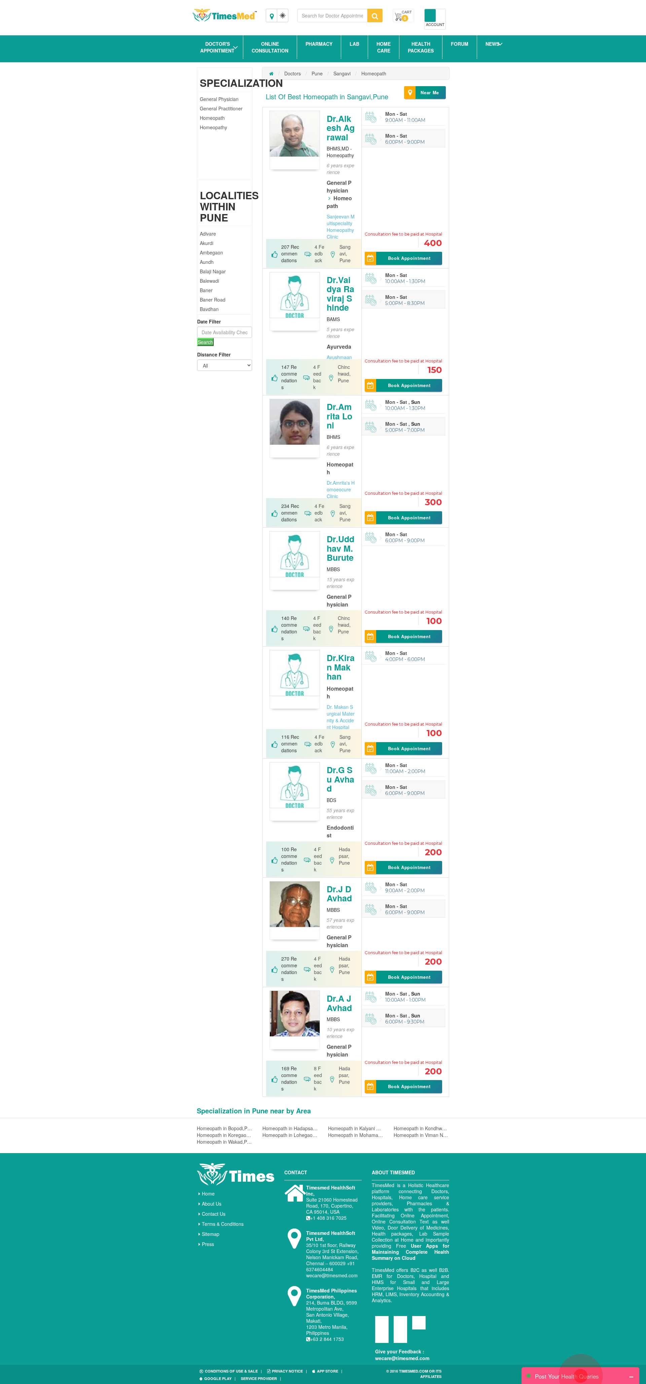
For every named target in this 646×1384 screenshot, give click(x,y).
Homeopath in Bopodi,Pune (224, 1128)
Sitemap (210, 1234)
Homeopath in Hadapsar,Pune (290, 1128)
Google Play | (220, 1378)
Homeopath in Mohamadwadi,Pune (356, 1135)
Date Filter (209, 321)
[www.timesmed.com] (271, 73)
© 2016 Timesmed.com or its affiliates (413, 1374)
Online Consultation (270, 47)
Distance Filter (213, 354)
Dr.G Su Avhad (340, 779)
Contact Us (213, 1213)
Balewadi (209, 280)
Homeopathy (213, 127)
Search (205, 342)
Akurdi (206, 243)
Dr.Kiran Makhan (341, 667)
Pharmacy (319, 43)
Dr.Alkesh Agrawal (341, 127)
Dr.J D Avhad (339, 893)
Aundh (207, 261)
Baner (206, 290)
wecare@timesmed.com (402, 1358)
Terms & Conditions (223, 1223)
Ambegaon (211, 252)
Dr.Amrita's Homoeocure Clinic (341, 489)
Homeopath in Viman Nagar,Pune (421, 1135)
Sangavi (342, 73)
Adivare (208, 233)
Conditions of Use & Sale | (233, 1371)
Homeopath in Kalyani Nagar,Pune (356, 1128)
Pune (317, 73)
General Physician (219, 99)
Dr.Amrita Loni (339, 416)
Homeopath (212, 117)
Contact (295, 1172)
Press (208, 1244)
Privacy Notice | (289, 1371)
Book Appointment (409, 258)
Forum (459, 43)
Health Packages (421, 47)
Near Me (430, 92)
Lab (354, 43)
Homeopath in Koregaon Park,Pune (224, 1135)
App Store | (329, 1371)
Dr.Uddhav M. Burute (340, 548)
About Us (211, 1203)
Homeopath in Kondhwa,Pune (421, 1128)
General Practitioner (221, 108)
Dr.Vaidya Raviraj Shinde (340, 294)
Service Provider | (261, 1378)
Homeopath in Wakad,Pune (224, 1141)
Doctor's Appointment (217, 47)
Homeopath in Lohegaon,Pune (290, 1135)
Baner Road (212, 299)
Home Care (383, 47)
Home (208, 1193)
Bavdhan (209, 309)
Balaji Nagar (213, 271)
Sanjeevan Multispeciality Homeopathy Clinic (341, 226)
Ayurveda (339, 346)
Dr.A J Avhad (339, 1003)
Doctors (292, 73)
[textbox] (332, 15)
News (492, 43)
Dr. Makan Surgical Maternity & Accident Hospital (341, 716)
